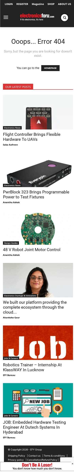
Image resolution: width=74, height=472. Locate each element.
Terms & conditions (54, 455)
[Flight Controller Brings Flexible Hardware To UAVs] (38, 112)
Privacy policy (16, 459)
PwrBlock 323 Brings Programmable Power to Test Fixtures (36, 194)
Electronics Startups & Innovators (20, 295)
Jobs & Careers (11, 358)
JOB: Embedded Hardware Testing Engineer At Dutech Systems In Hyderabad (34, 427)
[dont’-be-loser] (37, 470)
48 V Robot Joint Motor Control (31, 249)
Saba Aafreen (10, 144)
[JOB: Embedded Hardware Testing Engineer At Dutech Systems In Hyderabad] (38, 400)
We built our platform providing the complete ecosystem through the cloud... (35, 307)
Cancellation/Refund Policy (42, 459)
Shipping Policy (16, 455)
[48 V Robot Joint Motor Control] (38, 227)
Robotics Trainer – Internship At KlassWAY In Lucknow (32, 367)
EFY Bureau (9, 375)
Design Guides (11, 243)
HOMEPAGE (50, 68)
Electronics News (12, 127)
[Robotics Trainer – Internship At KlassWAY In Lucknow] (38, 342)
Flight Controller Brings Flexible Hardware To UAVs (31, 137)
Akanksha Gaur (11, 317)
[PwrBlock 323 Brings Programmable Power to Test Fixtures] (38, 170)
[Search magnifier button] (65, 18)
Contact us (34, 455)
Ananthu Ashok (11, 202)
